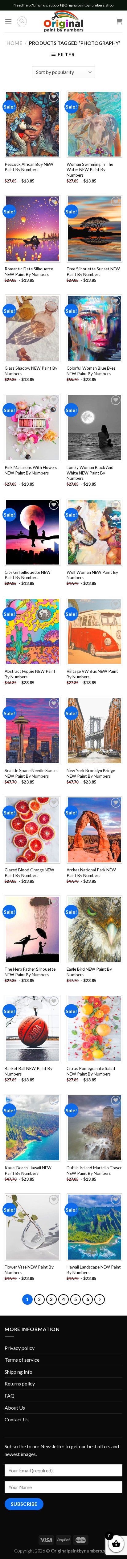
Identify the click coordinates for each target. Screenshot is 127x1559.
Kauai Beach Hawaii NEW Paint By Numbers (28, 1170)
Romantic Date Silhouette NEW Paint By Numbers (29, 271)
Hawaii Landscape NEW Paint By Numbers (94, 1270)
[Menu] (8, 21)
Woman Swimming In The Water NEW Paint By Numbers (90, 170)
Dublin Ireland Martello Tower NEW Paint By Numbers (94, 1170)
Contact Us (17, 1419)
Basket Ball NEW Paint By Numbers (28, 1071)
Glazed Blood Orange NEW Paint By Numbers (29, 872)
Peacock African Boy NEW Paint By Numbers (29, 167)
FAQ (9, 1395)
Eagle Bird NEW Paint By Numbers (89, 972)
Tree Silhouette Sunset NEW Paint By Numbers (93, 271)
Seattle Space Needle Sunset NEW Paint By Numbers (31, 773)
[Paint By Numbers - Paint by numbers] (63, 21)
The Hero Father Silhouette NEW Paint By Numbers (30, 972)
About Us (15, 1408)
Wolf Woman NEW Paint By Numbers (92, 575)
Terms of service (22, 1360)
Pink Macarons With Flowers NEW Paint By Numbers (31, 470)
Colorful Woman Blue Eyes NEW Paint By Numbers (91, 371)
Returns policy (20, 1383)
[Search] (22, 21)
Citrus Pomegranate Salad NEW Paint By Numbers (91, 1071)
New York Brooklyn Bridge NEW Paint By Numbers (91, 773)
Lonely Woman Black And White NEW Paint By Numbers (90, 473)
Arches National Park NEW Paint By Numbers (91, 872)
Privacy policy (20, 1348)
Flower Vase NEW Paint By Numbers (29, 1270)
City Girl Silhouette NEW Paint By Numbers (28, 575)
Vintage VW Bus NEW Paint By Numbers (92, 674)
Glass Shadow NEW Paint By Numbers (31, 371)
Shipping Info (18, 1372)
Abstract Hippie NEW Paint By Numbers (30, 674)
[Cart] (119, 21)
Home (14, 43)
